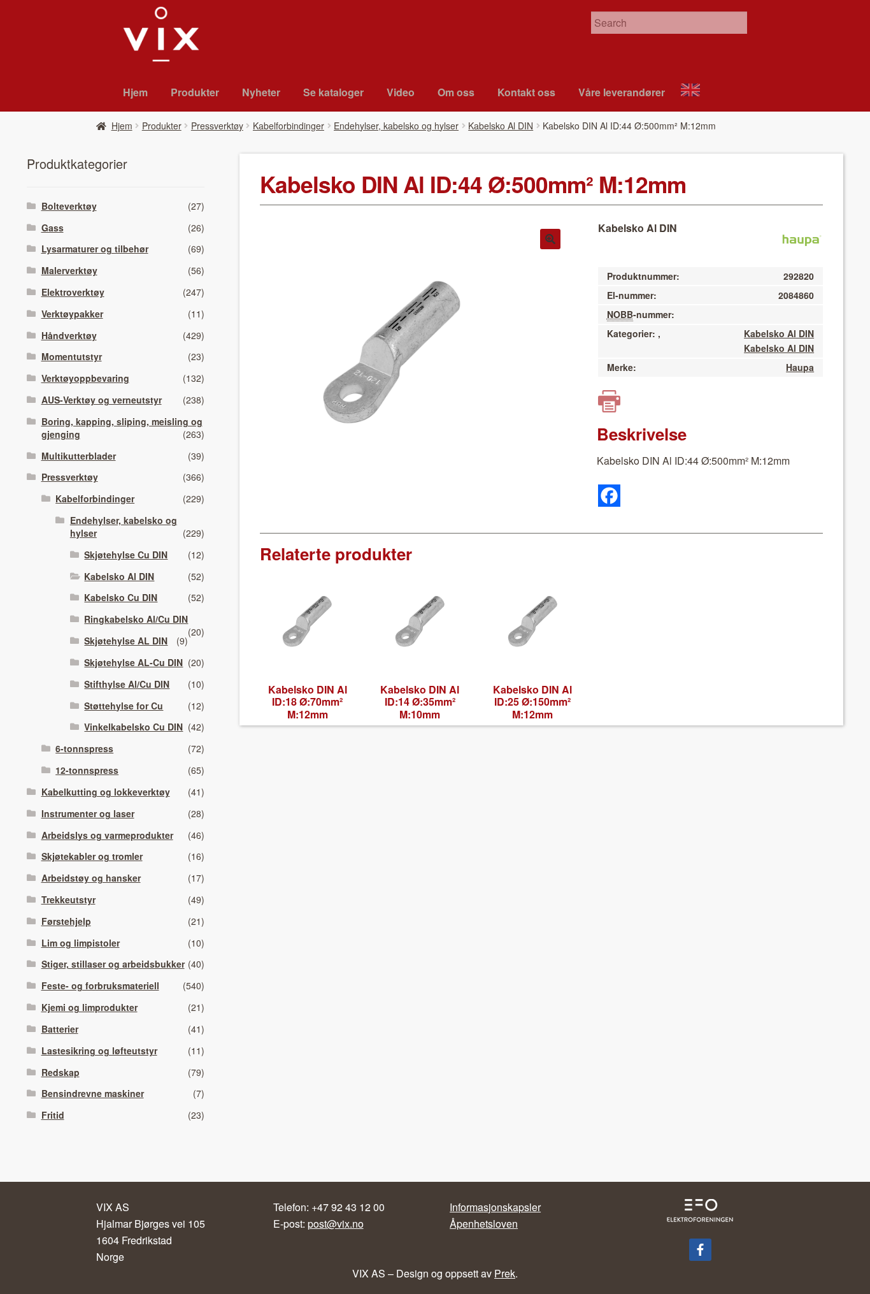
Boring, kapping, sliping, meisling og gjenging (122, 427)
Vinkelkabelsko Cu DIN (133, 726)
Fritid (52, 1115)
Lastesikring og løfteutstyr (99, 1050)
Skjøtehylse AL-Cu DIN (133, 662)
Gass (52, 227)
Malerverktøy (69, 270)
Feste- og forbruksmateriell (100, 985)
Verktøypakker (72, 313)
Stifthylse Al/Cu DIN (126, 684)
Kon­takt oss (526, 92)
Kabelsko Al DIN (500, 125)
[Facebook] (609, 495)
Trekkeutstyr (68, 899)
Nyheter (261, 92)
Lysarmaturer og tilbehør (94, 248)
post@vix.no (336, 1223)
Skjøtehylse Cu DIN (126, 554)
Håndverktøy (69, 335)
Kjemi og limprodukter (89, 1007)
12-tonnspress (86, 770)
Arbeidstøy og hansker (91, 877)
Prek (504, 1273)
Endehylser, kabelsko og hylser (396, 125)
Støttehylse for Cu (123, 705)
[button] (550, 239)
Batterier (59, 1028)
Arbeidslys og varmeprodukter (107, 835)
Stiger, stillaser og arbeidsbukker (113, 963)
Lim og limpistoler (80, 942)
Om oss (456, 92)
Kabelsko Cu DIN (120, 597)
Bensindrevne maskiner (92, 1093)
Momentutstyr (71, 356)
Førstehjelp (66, 921)
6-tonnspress (84, 748)
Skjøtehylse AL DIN (126, 640)
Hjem (135, 92)
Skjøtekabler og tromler (92, 856)
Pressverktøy (217, 125)
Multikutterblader (78, 455)
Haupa (800, 367)
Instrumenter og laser (87, 813)
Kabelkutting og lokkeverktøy (105, 791)
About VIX (696, 91)
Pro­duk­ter (195, 92)
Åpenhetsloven (484, 1223)
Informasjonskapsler (495, 1207)
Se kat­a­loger (333, 92)
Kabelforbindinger (288, 125)
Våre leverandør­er (621, 92)
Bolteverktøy (69, 206)
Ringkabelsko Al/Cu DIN (136, 619)
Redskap (60, 1072)
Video (401, 92)
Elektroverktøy (72, 292)
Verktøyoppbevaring (85, 378)
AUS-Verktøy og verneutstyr (101, 399)
